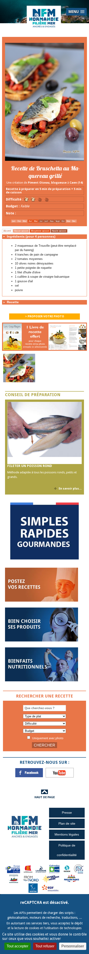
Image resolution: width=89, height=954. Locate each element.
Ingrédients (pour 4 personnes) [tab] (31, 236)
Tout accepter (17, 946)
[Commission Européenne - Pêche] (13, 868)
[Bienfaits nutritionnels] (41, 664)
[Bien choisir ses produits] (41, 624)
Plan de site (66, 823)
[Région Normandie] (28, 868)
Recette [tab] (13, 302)
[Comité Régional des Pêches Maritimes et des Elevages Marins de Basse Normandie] (14, 878)
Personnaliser (72, 946)
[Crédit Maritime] (33, 888)
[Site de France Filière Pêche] (51, 878)
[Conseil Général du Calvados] (54, 868)
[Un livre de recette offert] (44, 338)
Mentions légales (67, 834)
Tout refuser (44, 946)
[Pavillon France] (44, 558)
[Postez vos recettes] (41, 584)
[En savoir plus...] (44, 433)
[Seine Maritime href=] (67, 868)
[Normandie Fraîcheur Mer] (44, 18)
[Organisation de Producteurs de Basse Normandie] (79, 868)
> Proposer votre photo (44, 316)
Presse (67, 812)
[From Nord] (31, 878)
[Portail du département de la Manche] (41, 868)
